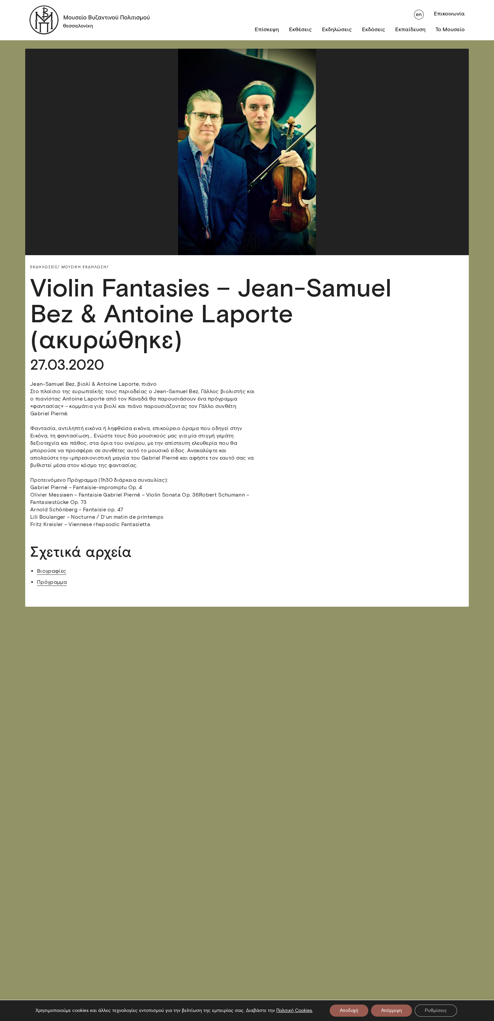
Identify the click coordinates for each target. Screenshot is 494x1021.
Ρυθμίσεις (436, 1010)
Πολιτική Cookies (294, 1010)
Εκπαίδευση (410, 29)
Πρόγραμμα (52, 582)
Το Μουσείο (450, 29)
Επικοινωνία (449, 13)
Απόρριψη (391, 1010)
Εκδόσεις (373, 29)
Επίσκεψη (267, 29)
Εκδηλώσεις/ (45, 267)
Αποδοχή (349, 1010)
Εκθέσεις (300, 29)
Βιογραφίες (51, 571)
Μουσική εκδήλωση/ (85, 267)
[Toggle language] (419, 13)
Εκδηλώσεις (337, 29)
